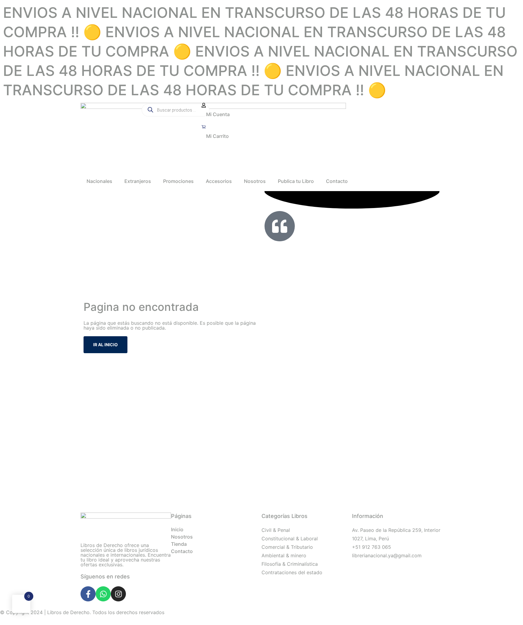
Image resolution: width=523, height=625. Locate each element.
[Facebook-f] (88, 593)
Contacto (337, 181)
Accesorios (219, 181)
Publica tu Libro (296, 181)
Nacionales (99, 181)
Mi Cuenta (218, 114)
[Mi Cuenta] (203, 105)
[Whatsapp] (103, 593)
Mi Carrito (217, 136)
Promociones (178, 181)
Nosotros (255, 181)
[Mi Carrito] (203, 127)
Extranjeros (137, 181)
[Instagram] (118, 593)
